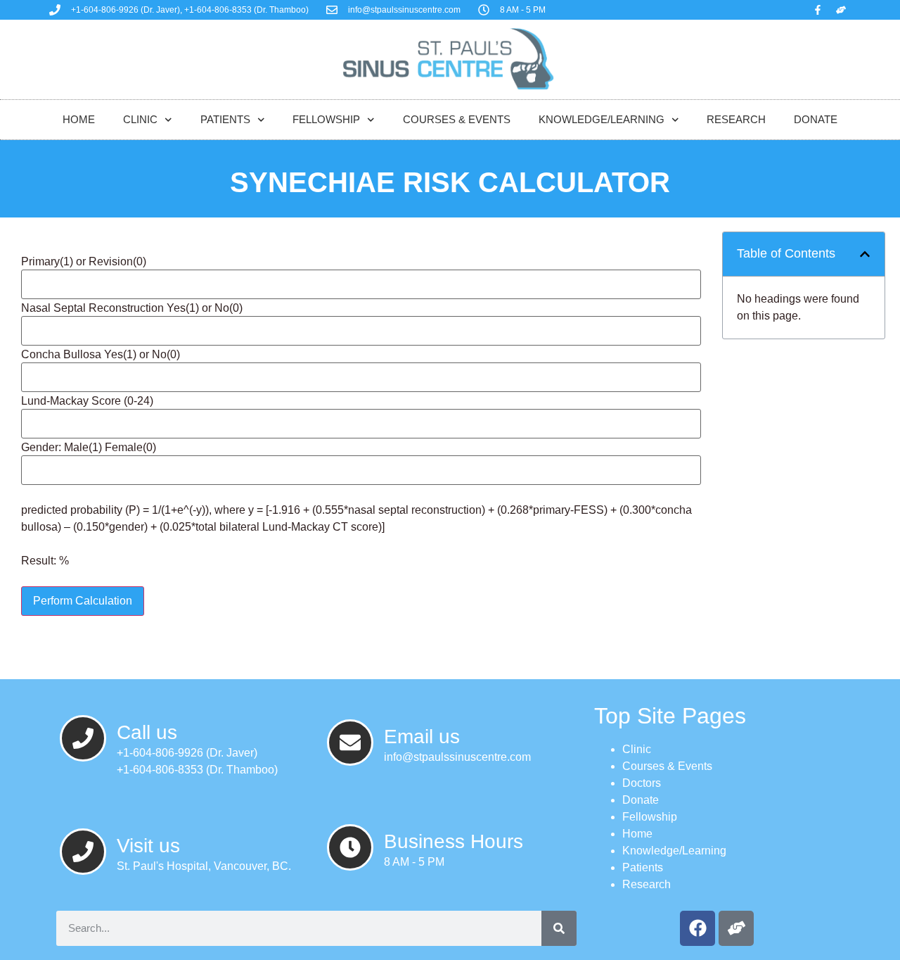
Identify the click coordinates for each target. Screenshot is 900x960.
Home (79, 119)
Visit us (148, 846)
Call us (147, 732)
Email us (422, 736)
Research (736, 119)
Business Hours (453, 841)
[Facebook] (697, 928)
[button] (864, 254)
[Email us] (350, 742)
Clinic (140, 119)
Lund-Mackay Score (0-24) (87, 401)
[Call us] (83, 738)
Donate (815, 119)
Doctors (641, 783)
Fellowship (326, 119)
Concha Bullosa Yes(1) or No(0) (100, 354)
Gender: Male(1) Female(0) (88, 447)
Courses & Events (456, 119)
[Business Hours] (350, 847)
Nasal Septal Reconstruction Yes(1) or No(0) (132, 308)
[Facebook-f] (818, 10)
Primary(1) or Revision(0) (83, 261)
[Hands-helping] (841, 10)
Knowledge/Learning (601, 119)
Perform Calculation (82, 601)
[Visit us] (83, 851)
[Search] (559, 928)
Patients (225, 119)
